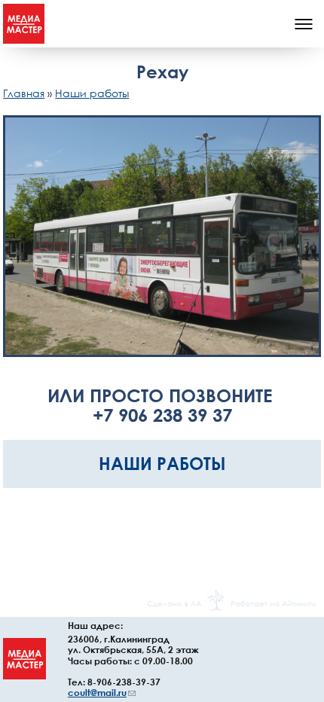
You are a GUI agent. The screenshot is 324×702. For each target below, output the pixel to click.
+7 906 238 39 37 (162, 415)
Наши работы (92, 93)
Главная (23, 93)
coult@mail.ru (102, 692)
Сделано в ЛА (174, 603)
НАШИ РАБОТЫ (162, 463)
